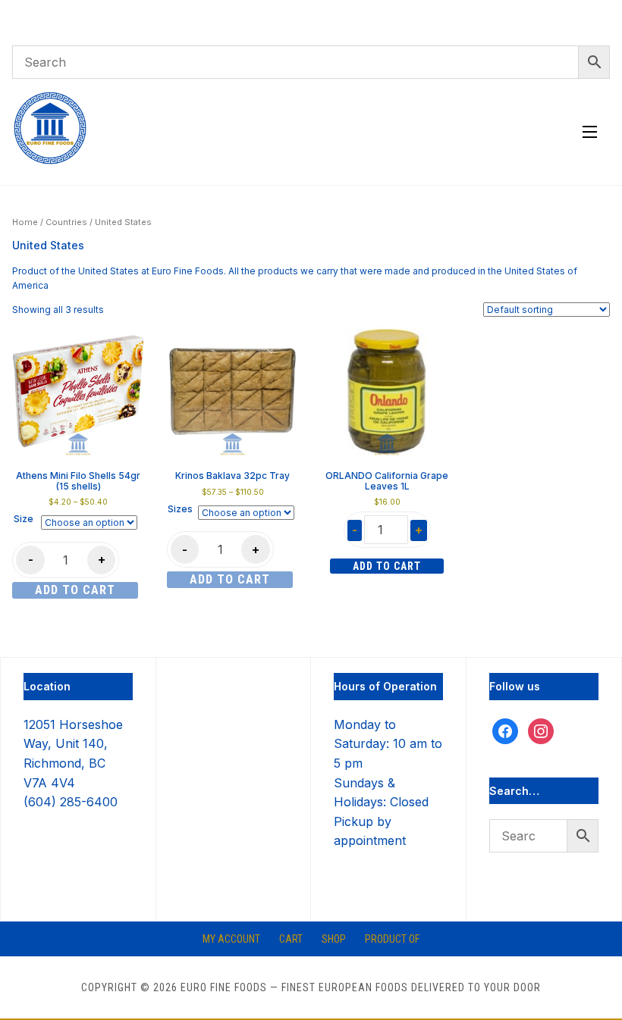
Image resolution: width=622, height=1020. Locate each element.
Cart (291, 939)
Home (25, 222)
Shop (334, 939)
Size (23, 518)
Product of (392, 939)
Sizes (180, 509)
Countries (66, 222)
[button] (590, 132)
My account (231, 939)
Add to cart (75, 590)
